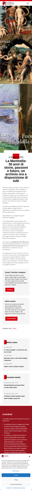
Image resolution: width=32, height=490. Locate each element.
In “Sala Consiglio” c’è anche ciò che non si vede (15, 351)
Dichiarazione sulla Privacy (19, 487)
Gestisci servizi (15, 470)
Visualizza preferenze (16, 484)
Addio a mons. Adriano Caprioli (14, 366)
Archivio (10, 289)
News (14, 328)
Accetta (16, 475)
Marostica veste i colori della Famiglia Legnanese (15, 359)
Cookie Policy (9, 487)
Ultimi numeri (11, 318)
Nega (16, 479)
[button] (29, 456)
